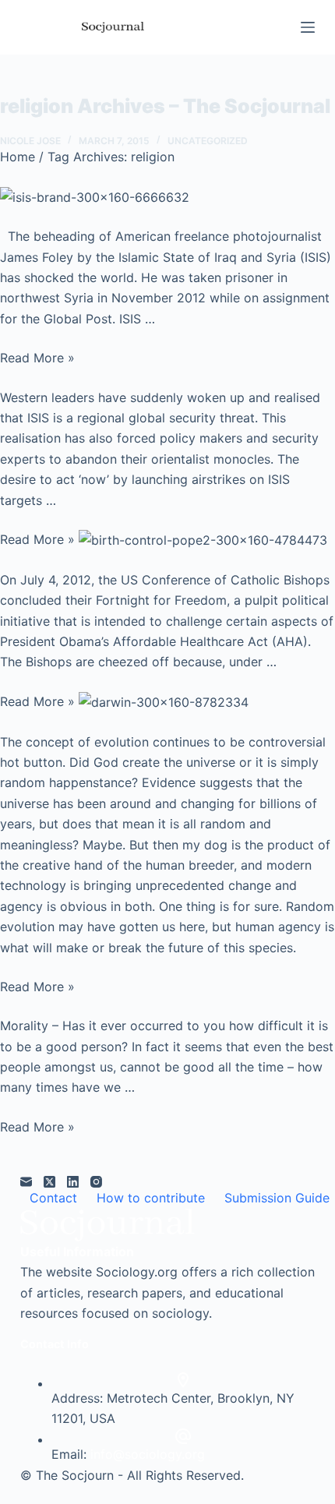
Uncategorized (208, 141)
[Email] (26, 1182)
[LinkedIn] (73, 1182)
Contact (53, 1198)
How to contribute (151, 1198)
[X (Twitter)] (49, 1182)
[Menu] (308, 27)
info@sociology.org (147, 1454)
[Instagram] (96, 1182)
